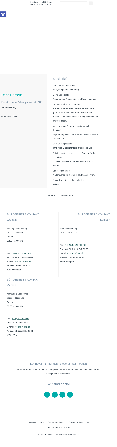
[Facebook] (62, 395)
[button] (73, 1)
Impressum (32, 422)
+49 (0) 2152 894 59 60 (75, 245)
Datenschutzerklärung (56, 422)
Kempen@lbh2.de (75, 253)
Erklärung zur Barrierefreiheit (79, 422)
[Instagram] (55, 395)
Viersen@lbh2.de (22, 327)
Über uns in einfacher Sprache (59, 427)
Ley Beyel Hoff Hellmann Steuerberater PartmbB (41, 3)
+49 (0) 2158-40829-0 (22, 253)
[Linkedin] (70, 395)
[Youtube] (47, 395)
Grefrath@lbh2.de (23, 261)
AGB (42, 422)
